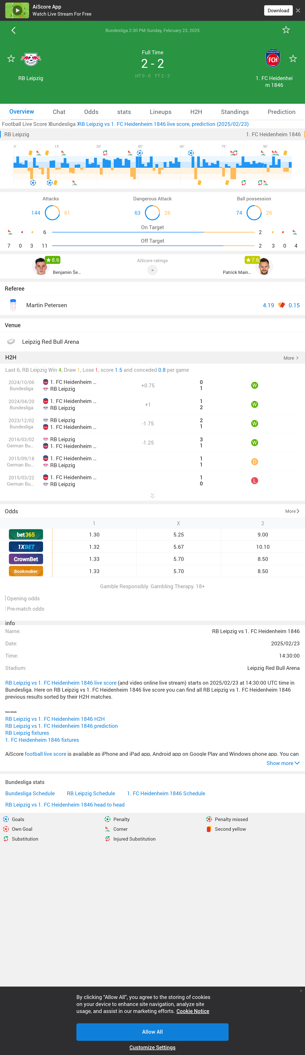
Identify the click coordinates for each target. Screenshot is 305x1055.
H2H (10, 357)
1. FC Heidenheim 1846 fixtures (42, 739)
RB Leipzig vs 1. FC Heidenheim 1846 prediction (61, 725)
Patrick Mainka (237, 272)
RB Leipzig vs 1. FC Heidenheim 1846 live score (60, 682)
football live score (45, 753)
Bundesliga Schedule (30, 793)
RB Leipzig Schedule (91, 793)
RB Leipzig (16, 134)
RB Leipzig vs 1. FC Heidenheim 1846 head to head (65, 805)
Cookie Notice (192, 1011)
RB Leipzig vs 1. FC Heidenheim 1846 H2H (55, 718)
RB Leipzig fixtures (27, 732)
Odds (11, 511)
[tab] (21, 111)
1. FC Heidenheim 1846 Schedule (166, 793)
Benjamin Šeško (67, 272)
